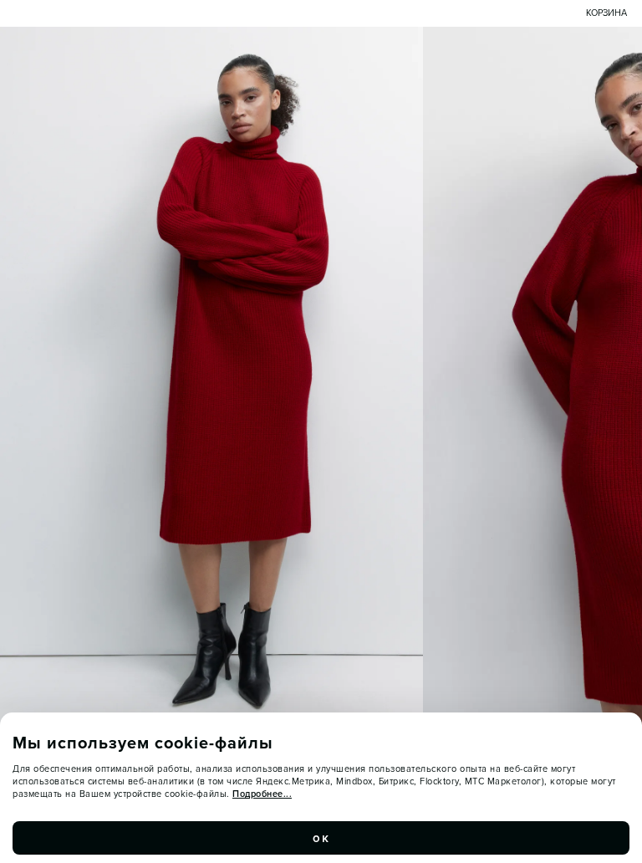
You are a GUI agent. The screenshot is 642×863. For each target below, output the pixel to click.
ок (321, 837)
